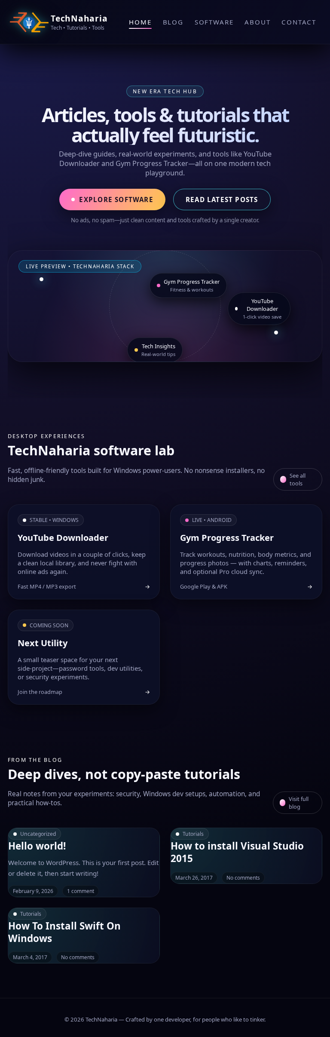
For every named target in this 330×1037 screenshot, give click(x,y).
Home (140, 22)
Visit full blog (299, 802)
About (257, 22)
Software (214, 22)
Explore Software (116, 199)
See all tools (298, 479)
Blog (173, 22)
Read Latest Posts (222, 199)
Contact (298, 22)
